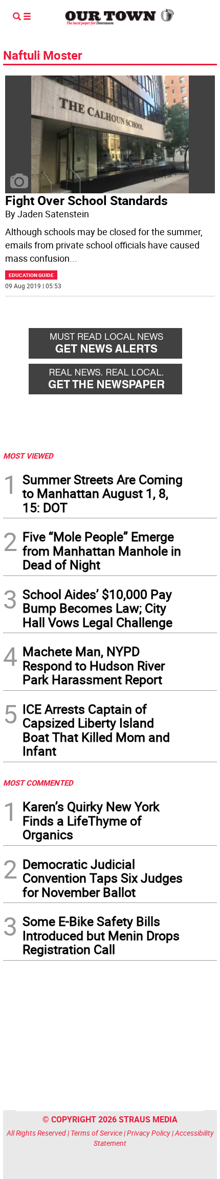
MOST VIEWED (28, 455)
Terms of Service (96, 1133)
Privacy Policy (148, 1133)
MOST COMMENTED (38, 782)
